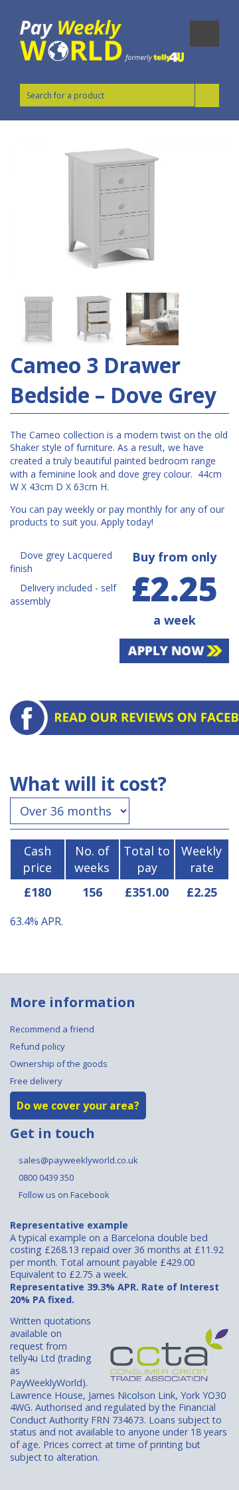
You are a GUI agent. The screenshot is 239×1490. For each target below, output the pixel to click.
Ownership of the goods (59, 1064)
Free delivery (36, 1081)
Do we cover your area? (78, 1105)
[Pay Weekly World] (103, 41)
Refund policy (37, 1046)
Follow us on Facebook (63, 1195)
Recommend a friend (52, 1029)
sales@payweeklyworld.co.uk (77, 1160)
